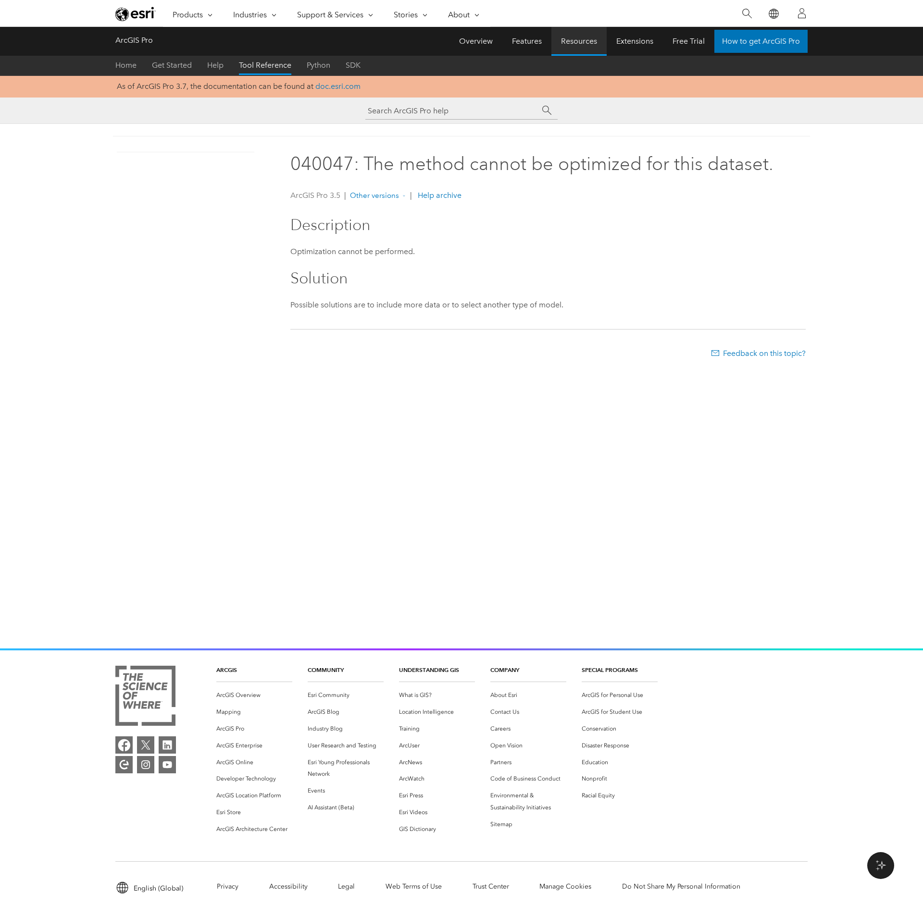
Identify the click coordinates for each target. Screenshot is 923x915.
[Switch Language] (773, 13)
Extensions (634, 41)
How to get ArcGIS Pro (761, 41)
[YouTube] (167, 764)
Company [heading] (504, 669)
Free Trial (689, 41)
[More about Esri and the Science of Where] (145, 698)
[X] (145, 745)
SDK (353, 65)
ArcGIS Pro (134, 40)
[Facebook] (124, 745)
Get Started (172, 65)
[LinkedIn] (167, 745)
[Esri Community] (124, 764)
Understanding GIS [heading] (429, 669)
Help (215, 65)
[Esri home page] (135, 14)
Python (318, 65)
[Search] (747, 13)
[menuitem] (254, 695)
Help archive (439, 195)
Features (527, 41)
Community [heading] (326, 669)
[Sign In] (801, 13)
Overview (476, 41)
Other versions (374, 195)
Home (126, 65)
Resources (579, 41)
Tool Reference (265, 65)
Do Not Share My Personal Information (681, 886)
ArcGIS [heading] (226, 669)
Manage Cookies (565, 886)
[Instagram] (145, 764)
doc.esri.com (338, 86)
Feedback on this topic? (764, 353)
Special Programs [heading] (610, 669)
